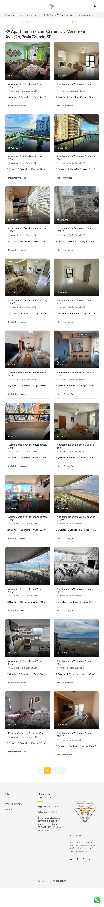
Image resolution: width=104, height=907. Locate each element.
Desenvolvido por (45, 881)
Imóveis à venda (13, 803)
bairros (8, 809)
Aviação (69, 15)
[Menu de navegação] (8, 6)
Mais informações (17, 105)
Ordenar (30, 22)
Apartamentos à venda (27, 15)
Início (7, 15)
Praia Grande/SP (51, 15)
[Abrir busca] (95, 6)
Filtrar (77, 22)
